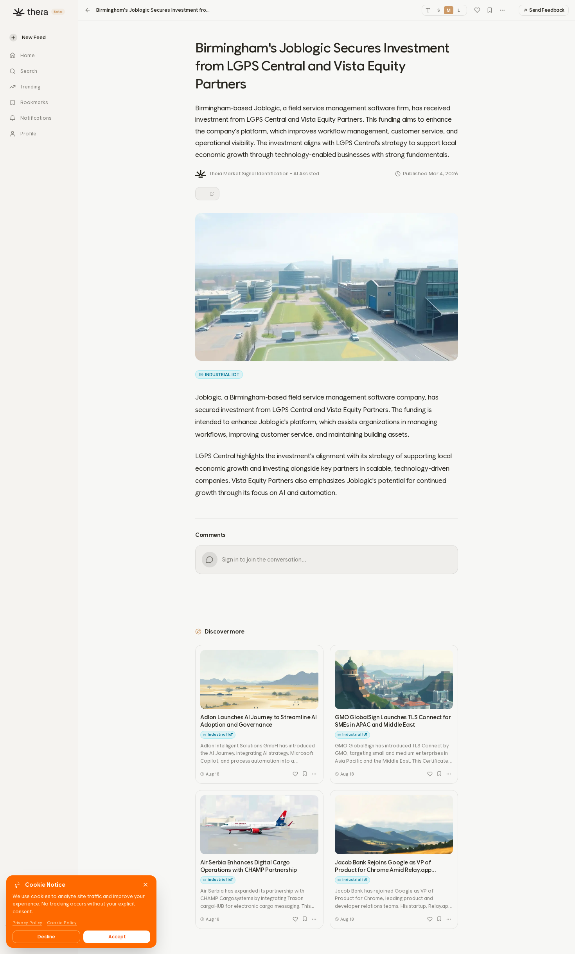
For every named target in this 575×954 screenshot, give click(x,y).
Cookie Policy (62, 922)
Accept (117, 937)
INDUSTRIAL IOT (222, 374)
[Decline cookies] (145, 884)
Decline (46, 937)
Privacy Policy (27, 922)
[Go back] (87, 10)
